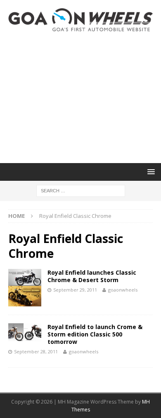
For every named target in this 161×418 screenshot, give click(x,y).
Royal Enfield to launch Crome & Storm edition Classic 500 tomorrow (94, 334)
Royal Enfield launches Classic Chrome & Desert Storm (91, 276)
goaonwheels (122, 290)
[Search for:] (80, 190)
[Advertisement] (80, 97)
